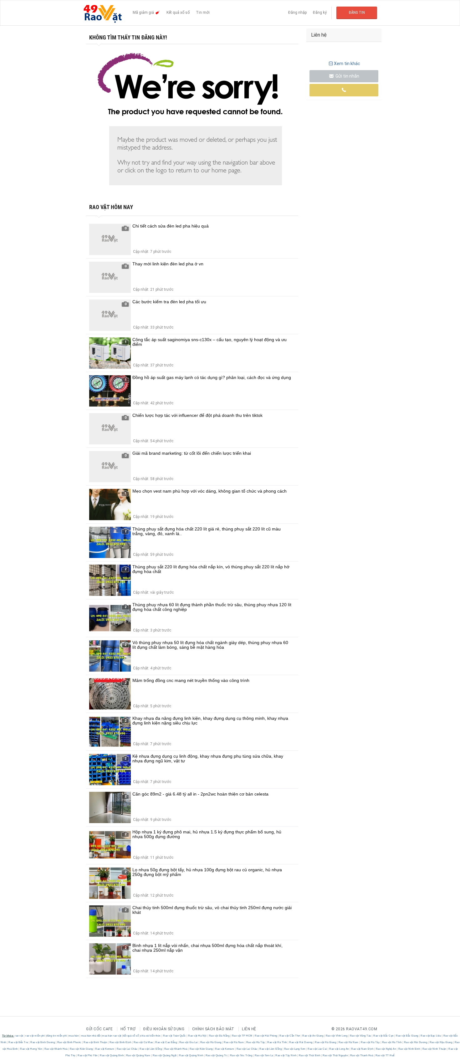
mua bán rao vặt (111, 1035)
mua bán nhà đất (91, 1035)
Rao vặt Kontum (105, 1048)
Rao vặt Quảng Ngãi (164, 1055)
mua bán (74, 1035)
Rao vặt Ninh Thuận (434, 1048)
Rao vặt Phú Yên (88, 1055)
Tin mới (203, 12)
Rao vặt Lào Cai (317, 1048)
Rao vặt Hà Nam (234, 1042)
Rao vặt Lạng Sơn (294, 1048)
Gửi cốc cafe (99, 1029)
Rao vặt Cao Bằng (166, 1042)
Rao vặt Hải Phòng (266, 1035)
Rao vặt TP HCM (242, 1035)
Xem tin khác (347, 63)
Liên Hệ (249, 1029)
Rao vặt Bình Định (120, 1042)
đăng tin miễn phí (56, 1035)
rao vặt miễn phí (35, 1035)
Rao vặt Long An (339, 1048)
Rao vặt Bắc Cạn (384, 1035)
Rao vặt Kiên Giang (81, 1048)
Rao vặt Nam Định (362, 1048)
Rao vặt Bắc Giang (407, 1035)
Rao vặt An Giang (313, 1035)
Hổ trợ (128, 1029)
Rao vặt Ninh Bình (409, 1048)
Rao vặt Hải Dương (301, 1042)
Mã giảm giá (144, 12)
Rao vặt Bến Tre (18, 1042)
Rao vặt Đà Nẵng (219, 1035)
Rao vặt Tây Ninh (286, 1055)
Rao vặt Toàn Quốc (174, 1035)
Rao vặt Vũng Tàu (360, 1035)
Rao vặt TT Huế (385, 1055)
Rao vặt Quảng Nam (138, 1055)
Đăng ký (320, 12)
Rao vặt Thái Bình (309, 1055)
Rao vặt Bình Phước (69, 1042)
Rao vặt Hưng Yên (31, 1048)
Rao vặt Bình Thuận (95, 1042)
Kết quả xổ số (178, 12)
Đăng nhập (297, 12)
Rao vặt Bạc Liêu (431, 1035)
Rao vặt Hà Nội (197, 1035)
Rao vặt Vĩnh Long (336, 1035)
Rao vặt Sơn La (264, 1055)
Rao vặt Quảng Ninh (191, 1055)
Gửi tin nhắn (347, 76)
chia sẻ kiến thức (150, 1035)
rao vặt (19, 1035)
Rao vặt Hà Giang (210, 1042)
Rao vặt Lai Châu (127, 1048)
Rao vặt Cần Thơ (290, 1035)
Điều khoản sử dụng (163, 1029)
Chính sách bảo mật (213, 1029)
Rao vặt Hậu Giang (441, 1042)
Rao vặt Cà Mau (143, 1042)
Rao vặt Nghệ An (386, 1048)
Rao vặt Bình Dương (43, 1042)
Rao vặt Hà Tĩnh (277, 1042)
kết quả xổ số (131, 1035)
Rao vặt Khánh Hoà (55, 1048)
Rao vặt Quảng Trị (216, 1055)
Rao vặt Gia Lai (188, 1042)
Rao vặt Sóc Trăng (241, 1055)
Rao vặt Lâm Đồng (151, 1048)
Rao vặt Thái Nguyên (335, 1055)
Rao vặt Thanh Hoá (361, 1055)
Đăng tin (357, 12)
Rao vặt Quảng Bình (112, 1055)
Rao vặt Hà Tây (255, 1042)
